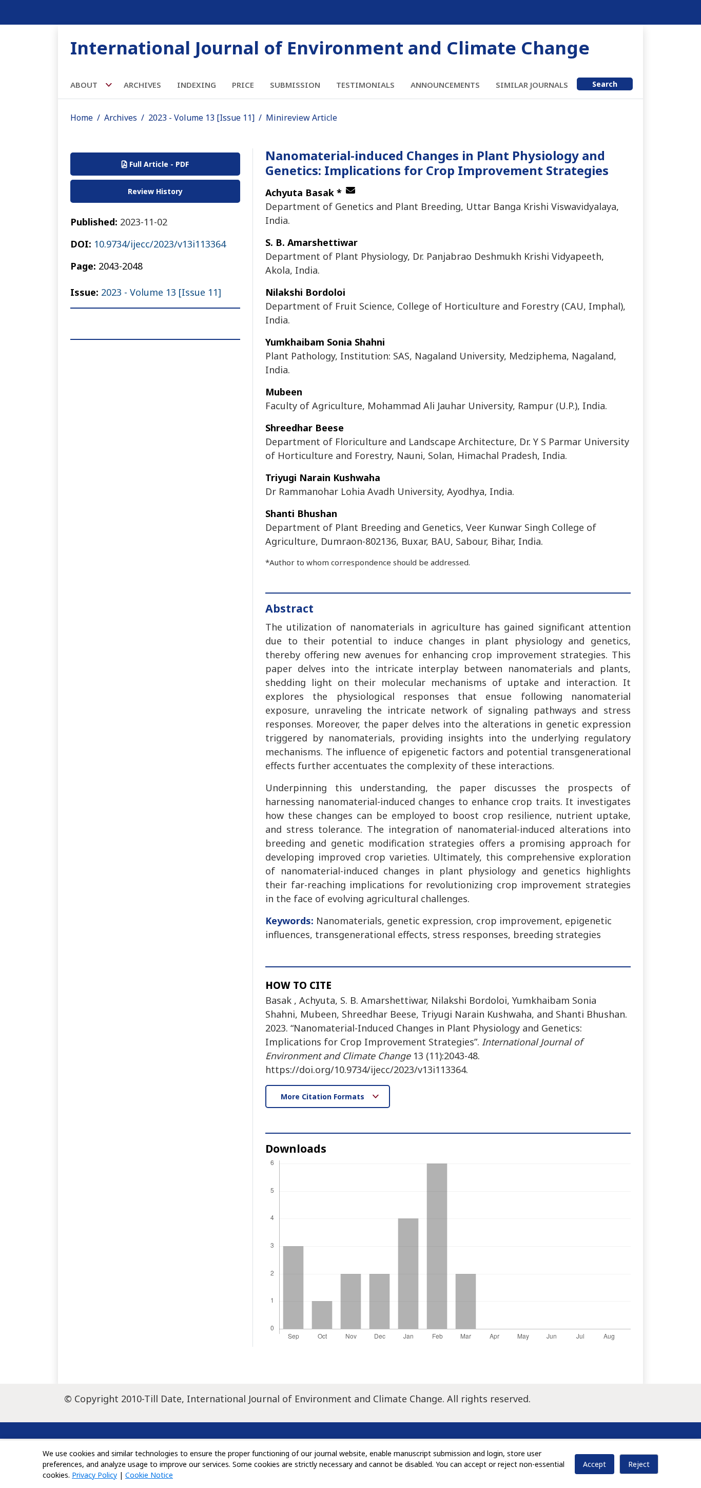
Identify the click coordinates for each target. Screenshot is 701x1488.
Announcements (445, 85)
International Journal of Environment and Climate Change (330, 47)
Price (243, 85)
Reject (639, 1464)
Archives (142, 85)
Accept (594, 1464)
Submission (295, 85)
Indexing (196, 85)
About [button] (85, 85)
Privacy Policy (94, 1475)
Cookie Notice (149, 1475)
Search (604, 84)
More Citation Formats (323, 1096)
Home (81, 117)
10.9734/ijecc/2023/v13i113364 (160, 244)
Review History (155, 191)
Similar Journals (532, 85)
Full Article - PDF (158, 164)
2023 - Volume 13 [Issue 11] (201, 117)
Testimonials (365, 85)
